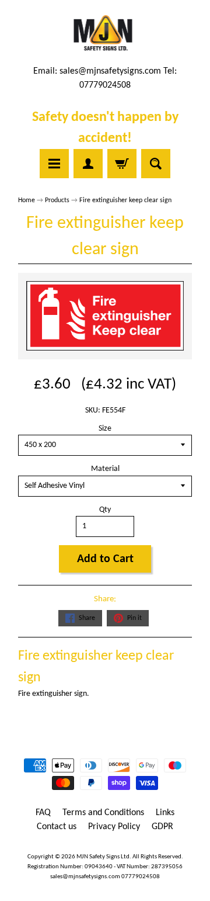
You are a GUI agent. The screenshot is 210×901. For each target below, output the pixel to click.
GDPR (162, 826)
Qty (105, 510)
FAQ (43, 812)
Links (165, 812)
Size (105, 428)
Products (57, 200)
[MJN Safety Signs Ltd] (105, 33)
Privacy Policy (114, 826)
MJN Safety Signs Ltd (103, 857)
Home (26, 200)
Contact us (56, 826)
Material (105, 469)
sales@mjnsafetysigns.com (110, 71)
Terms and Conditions (103, 812)
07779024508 (140, 877)
